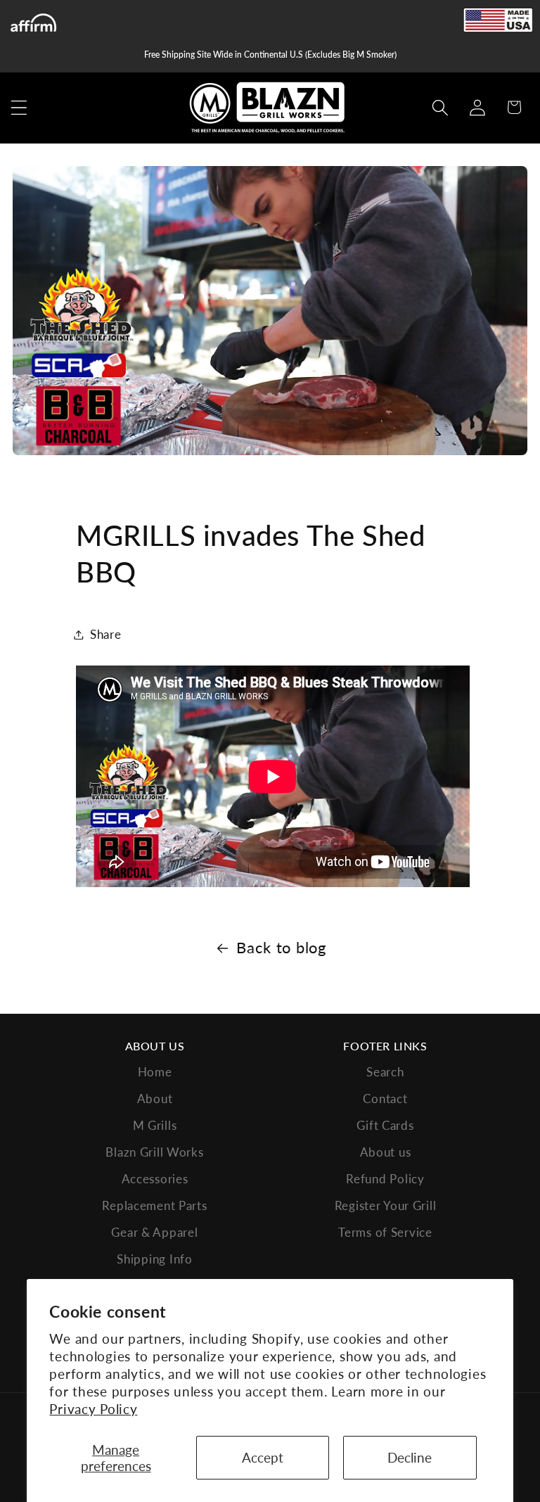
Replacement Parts (154, 1205)
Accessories (155, 1178)
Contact (385, 1098)
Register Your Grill (386, 1205)
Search (385, 1071)
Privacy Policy (93, 1409)
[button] (19, 107)
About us (385, 1152)
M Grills (155, 1125)
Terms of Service (385, 1232)
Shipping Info (154, 1259)
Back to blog (281, 947)
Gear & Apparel (154, 1232)
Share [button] (106, 634)
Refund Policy (385, 1178)
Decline (409, 1457)
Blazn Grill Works (154, 1152)
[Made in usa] (498, 20)
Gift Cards (384, 1125)
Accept (262, 1457)
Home (155, 1071)
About (155, 1098)
